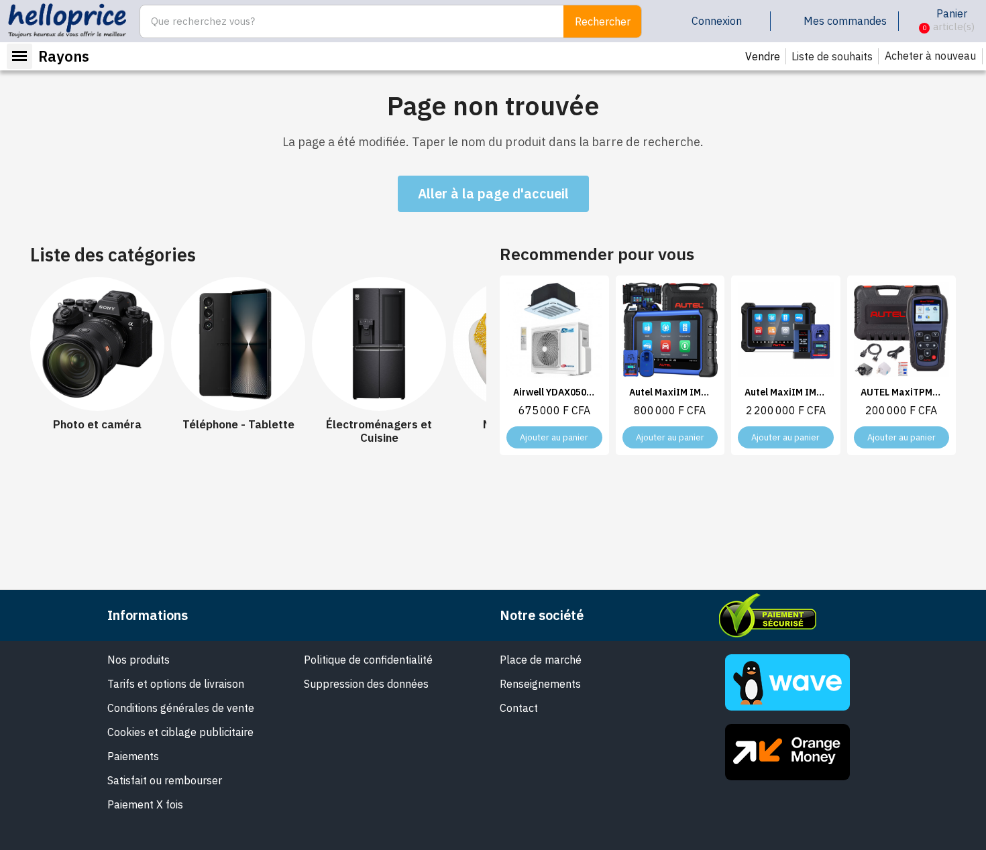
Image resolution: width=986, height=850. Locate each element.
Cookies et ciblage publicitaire (180, 732)
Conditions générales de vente (180, 708)
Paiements (133, 756)
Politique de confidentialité (368, 659)
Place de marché (541, 659)
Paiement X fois (145, 804)
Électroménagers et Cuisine (379, 431)
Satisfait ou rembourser (164, 780)
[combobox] (344, 21)
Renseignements (540, 683)
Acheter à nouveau (930, 55)
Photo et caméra (97, 424)
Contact (519, 708)
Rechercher (603, 21)
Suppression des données (366, 683)
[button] (914, 21)
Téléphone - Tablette (238, 424)
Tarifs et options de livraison (175, 683)
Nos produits (138, 659)
